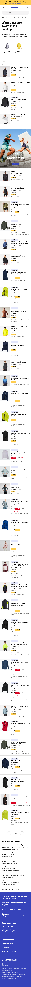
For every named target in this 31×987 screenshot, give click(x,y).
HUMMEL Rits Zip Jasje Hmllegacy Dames (20, 685)
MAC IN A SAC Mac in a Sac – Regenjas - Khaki (19, 223)
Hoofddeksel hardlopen (8, 868)
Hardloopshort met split (8, 861)
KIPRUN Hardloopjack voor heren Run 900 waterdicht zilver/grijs (20, 67)
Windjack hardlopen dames (9, 873)
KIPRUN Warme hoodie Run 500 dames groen (20, 486)
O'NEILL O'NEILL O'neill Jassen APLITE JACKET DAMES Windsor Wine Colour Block (20, 565)
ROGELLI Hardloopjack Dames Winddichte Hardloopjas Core (20, 643)
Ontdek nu (15, 163)
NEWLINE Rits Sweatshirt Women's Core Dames (18, 344)
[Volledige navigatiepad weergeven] (2, 17)
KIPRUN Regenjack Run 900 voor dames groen (20, 327)
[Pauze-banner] (25, 2)
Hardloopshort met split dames (10, 882)
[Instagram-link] (10, 930)
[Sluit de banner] (28, 2)
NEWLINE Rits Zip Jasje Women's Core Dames (20, 290)
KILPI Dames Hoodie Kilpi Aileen (20, 797)
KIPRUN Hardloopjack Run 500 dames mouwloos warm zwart (20, 361)
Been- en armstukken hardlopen (11, 889)
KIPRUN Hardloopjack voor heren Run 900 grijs (20, 706)
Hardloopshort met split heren (10, 870)
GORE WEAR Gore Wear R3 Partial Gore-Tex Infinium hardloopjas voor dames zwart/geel (19, 604)
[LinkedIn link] (13, 930)
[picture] (5, 71)
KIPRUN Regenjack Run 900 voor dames (20, 83)
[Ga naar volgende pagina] (22, 833)
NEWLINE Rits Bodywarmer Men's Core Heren (20, 433)
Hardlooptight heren (7, 856)
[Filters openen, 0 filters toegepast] (4, 60)
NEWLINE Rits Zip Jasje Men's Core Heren (19, 414)
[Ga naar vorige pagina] (9, 833)
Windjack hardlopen (7, 51)
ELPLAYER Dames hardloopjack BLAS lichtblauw (20, 378)
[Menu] (3, 8)
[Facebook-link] (3, 930)
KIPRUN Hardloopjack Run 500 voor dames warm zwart (20, 255)
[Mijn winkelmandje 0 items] (27, 8)
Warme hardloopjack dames (10, 849)
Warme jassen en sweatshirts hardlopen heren (15, 845)
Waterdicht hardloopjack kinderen (11, 887)
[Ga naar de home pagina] (13, 7)
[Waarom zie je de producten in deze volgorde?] (2, 64)
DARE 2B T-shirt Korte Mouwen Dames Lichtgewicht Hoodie (20, 502)
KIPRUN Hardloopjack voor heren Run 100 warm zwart (20, 172)
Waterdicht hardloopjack (19, 51)
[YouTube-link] (6, 930)
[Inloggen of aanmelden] (24, 8)
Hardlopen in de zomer (8, 866)
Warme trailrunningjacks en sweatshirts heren (15, 852)
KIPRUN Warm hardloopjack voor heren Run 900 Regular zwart (20, 585)
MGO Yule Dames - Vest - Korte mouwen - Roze (20, 543)
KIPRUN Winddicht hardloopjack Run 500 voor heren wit (20, 115)
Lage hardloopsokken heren (10, 880)
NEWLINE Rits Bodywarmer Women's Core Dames (18, 272)
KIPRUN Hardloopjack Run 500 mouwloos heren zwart (20, 187)
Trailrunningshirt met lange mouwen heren (14, 875)
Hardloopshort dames (8, 877)
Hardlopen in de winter (8, 854)
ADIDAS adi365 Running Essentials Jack (18, 452)
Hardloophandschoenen (8, 884)
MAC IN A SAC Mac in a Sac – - (19, 99)
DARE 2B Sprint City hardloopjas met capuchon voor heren (20, 204)
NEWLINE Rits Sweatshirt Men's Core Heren (20, 813)
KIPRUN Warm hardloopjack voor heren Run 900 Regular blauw (20, 242)
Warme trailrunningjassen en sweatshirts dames (15, 847)
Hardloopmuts (6, 859)
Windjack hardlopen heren (9, 863)
